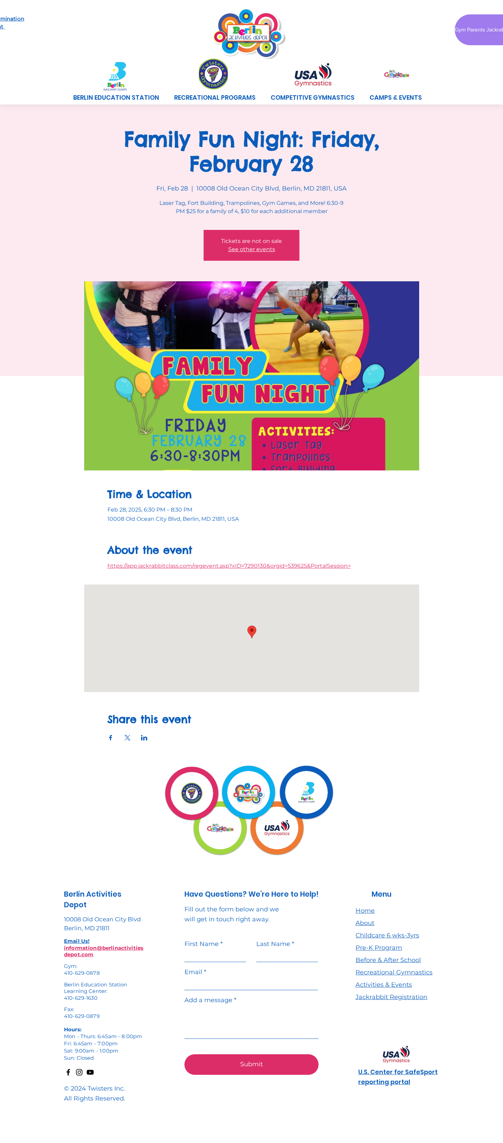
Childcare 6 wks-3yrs (387, 935)
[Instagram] (79, 1072)
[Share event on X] (127, 737)
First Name (201, 944)
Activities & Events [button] (384, 984)
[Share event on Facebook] (110, 737)
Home (365, 910)
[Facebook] (68, 1072)
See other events (251, 249)
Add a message (208, 1000)
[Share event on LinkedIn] (144, 737)
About (365, 923)
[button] (215, 97)
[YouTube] (90, 1072)
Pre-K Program (379, 947)
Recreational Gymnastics (394, 972)
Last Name (273, 944)
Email (193, 972)
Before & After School (388, 960)
